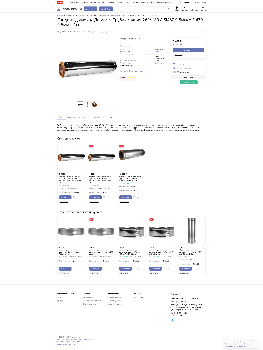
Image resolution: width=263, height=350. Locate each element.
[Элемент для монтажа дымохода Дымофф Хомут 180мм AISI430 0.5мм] (131, 230)
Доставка (85, 3)
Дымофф (158, 51)
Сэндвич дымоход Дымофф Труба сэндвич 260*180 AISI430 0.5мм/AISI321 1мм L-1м (70, 179)
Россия (157, 54)
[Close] (257, 341)
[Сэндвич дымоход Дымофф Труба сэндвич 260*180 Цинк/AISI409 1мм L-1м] (131, 157)
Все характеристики (127, 65)
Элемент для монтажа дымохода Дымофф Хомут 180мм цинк (69, 252)
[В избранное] (73, 197)
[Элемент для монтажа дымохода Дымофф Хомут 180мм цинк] (71, 230)
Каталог (119, 3)
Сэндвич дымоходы (136, 71)
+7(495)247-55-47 (177, 298)
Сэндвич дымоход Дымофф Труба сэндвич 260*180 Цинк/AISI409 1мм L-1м (130, 178)
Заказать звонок (192, 298)
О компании (74, 3)
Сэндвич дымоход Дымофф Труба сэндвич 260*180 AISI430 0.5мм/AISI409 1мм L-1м (100, 179)
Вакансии (110, 3)
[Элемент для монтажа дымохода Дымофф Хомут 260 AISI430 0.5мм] (161, 230)
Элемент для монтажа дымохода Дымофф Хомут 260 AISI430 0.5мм (161, 252)
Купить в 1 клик (178, 55)
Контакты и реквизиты (91, 301)
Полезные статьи (147, 3)
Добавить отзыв (65, 32)
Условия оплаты (114, 297)
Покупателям (113, 293)
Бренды (127, 3)
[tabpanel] (131, 127)
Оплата (93, 3)
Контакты (101, 3)
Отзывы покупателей (163, 3)
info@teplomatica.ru (178, 301)
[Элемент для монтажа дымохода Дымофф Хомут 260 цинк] (101, 230)
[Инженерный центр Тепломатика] (69, 9)
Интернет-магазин (65, 293)
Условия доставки (115, 301)
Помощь (136, 293)
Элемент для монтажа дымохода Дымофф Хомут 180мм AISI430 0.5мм (129, 252)
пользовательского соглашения (235, 345)
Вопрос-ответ (138, 297)
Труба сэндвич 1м (161, 63)
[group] (87, 68)
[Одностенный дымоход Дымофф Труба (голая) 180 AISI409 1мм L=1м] (191, 230)
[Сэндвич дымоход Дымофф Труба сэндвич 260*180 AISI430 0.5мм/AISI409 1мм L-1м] (101, 157)
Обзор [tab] (61, 117)
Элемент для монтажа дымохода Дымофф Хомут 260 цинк (101, 252)
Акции (60, 2)
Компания (86, 293)
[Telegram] (172, 320)
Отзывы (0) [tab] (107, 117)
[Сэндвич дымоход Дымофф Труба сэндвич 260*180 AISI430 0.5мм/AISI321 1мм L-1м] (71, 157)
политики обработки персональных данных (238, 345)
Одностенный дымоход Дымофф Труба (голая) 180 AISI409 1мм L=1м (190, 252)
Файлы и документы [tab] (92, 117)
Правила (136, 3)
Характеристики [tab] (73, 117)
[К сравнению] (77, 197)
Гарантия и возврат (115, 304)
